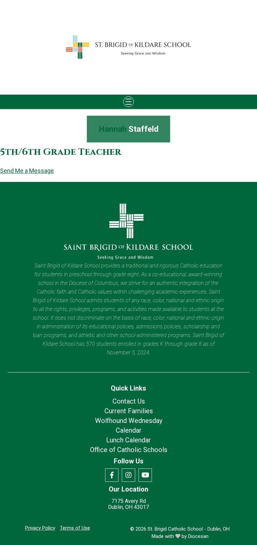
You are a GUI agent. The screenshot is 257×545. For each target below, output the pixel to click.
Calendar (129, 430)
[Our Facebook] (111, 475)
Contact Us (128, 401)
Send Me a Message (27, 171)
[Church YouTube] (145, 475)
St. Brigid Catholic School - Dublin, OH (189, 529)
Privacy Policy (40, 528)
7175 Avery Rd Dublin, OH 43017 (128, 504)
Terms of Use (75, 528)
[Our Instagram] (128, 475)
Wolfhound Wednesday (128, 421)
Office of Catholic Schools (128, 450)
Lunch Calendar (128, 440)
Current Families (128, 411)
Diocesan (198, 536)
